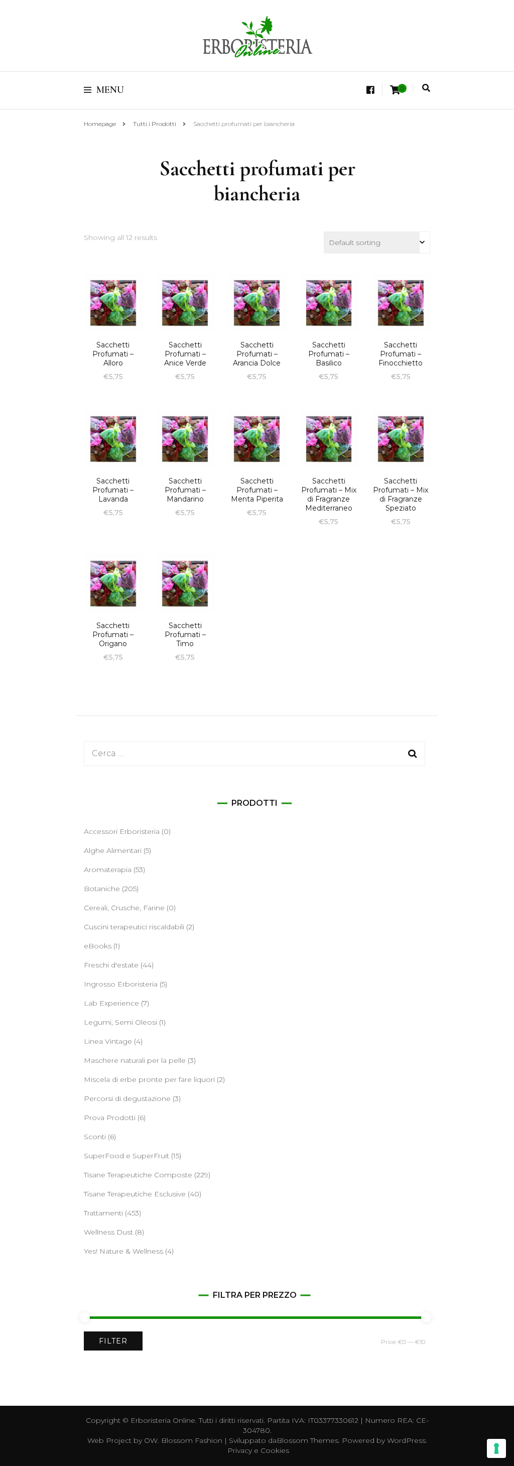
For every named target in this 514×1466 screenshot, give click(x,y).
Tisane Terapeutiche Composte (138, 1174)
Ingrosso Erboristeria (121, 984)
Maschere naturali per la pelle (135, 1060)
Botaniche (102, 888)
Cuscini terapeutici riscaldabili (134, 926)
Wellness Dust (108, 1232)
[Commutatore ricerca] (426, 88)
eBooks (97, 945)
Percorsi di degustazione (127, 1098)
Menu (110, 90)
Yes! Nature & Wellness (123, 1251)
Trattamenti (103, 1212)
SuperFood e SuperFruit (126, 1155)
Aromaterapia (108, 869)
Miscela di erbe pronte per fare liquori (149, 1079)
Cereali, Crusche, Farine (124, 907)
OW (151, 1440)
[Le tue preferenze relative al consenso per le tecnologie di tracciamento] (496, 1448)
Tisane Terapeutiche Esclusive (135, 1193)
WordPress (406, 1440)
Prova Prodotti (110, 1117)
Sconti (95, 1136)
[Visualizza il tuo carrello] (395, 90)
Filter (113, 1341)
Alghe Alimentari (113, 850)
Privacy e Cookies (258, 1450)
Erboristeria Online (163, 1420)
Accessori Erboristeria (122, 831)
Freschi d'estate (111, 964)
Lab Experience (111, 1003)
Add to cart (113, 308)
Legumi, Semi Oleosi (120, 1022)
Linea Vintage (108, 1041)
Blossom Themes (307, 1440)
